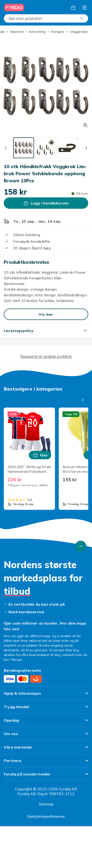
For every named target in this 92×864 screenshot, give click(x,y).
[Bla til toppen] (80, 546)
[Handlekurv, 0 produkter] (73, 7)
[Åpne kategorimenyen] (84, 7)
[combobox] (46, 18)
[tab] (23, 147)
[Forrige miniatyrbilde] (5, 147)
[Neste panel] (82, 400)
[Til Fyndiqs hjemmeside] (14, 7)
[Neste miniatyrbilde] (86, 147)
